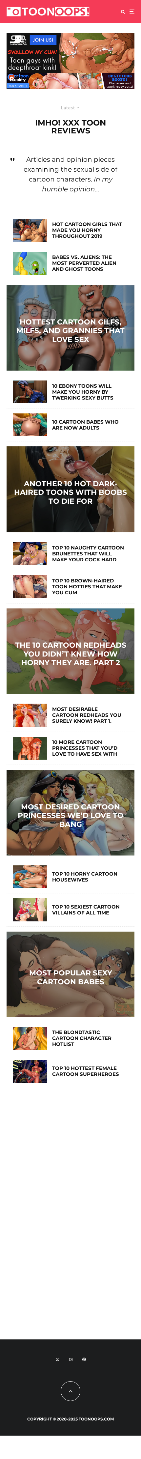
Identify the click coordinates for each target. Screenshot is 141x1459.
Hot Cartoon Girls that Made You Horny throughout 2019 (87, 230)
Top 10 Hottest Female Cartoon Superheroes (85, 1071)
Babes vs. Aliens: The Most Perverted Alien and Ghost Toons (84, 263)
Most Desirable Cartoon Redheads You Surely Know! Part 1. (86, 715)
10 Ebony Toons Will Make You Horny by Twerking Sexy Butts (82, 392)
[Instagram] (70, 1359)
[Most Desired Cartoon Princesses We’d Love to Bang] (70, 813)
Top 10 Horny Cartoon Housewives (84, 877)
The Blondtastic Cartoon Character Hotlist (81, 1038)
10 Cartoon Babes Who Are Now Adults (85, 425)
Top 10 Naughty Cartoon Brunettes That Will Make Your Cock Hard (88, 554)
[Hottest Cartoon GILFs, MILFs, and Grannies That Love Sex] (70, 328)
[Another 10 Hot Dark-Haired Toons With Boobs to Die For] (70, 489)
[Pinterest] (84, 1359)
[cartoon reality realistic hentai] (70, 77)
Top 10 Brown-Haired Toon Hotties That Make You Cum (87, 587)
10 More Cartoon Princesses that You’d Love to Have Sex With (84, 748)
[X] (57, 1359)
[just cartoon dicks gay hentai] (70, 37)
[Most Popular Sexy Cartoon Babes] (70, 974)
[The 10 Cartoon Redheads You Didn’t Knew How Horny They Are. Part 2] (70, 651)
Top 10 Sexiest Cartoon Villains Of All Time (86, 910)
